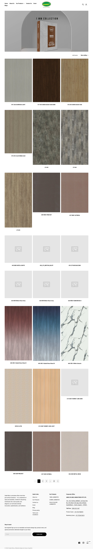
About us (35, 497)
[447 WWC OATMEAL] (74, 193)
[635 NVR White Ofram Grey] (18, 284)
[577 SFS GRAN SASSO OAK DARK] (46, 80)
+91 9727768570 (78, 512)
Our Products (36, 499)
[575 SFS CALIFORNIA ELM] (18, 131)
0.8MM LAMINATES (54, 499)
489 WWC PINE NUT (46, 215)
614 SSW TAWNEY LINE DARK (75, 398)
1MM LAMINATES (54, 497)
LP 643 (18, 230)
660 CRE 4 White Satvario (74, 363)
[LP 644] (74, 137)
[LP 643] (18, 200)
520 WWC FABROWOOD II (74, 300)
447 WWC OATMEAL (74, 215)
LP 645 (46, 167)
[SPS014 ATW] (18, 396)
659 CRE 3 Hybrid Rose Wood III (46, 363)
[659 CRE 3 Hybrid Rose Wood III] (46, 333)
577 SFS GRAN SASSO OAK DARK (46, 104)
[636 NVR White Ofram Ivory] (46, 284)
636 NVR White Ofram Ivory (46, 300)
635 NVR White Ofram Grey (18, 300)
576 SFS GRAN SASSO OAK (74, 104)
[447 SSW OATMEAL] (46, 451)
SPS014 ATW (18, 426)
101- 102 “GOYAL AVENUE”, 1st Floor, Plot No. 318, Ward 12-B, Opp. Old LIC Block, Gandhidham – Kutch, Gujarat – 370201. (77, 503)
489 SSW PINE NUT (18, 473)
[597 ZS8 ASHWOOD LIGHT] (18, 80)
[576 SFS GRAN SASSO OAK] (74, 80)
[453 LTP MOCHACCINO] (74, 249)
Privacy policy (36, 510)
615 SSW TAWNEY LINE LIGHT (47, 426)
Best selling (84, 55)
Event (34, 505)
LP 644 (75, 167)
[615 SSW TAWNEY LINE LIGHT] (46, 396)
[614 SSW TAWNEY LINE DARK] (74, 382)
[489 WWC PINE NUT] (46, 192)
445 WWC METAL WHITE (18, 265)
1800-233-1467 (76, 508)
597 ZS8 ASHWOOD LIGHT (18, 104)
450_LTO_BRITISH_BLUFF (46, 265)
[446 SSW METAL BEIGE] (74, 451)
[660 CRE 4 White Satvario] (74, 333)
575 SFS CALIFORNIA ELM (18, 156)
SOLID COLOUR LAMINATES (53, 503)
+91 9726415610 (80, 515)
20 (54, 481)
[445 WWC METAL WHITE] (18, 249)
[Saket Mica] (46, 4)
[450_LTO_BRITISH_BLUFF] (46, 249)
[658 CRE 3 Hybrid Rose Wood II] (18, 333)
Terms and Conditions (35, 513)
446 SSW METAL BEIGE (75, 474)
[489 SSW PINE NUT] (18, 451)
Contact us (35, 502)
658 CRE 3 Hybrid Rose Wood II (18, 363)
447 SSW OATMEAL (46, 474)
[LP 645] (46, 137)
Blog (34, 507)
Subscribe (39, 534)
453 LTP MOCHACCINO (75, 265)
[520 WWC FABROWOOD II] (74, 284)
